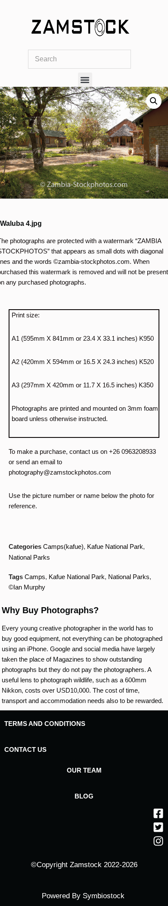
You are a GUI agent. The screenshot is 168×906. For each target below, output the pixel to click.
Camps (35, 576)
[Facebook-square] (158, 813)
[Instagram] (158, 841)
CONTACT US (25, 749)
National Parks (29, 557)
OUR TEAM (84, 770)
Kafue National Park (115, 546)
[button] (85, 80)
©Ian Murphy (27, 587)
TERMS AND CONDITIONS (44, 723)
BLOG (84, 796)
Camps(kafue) (63, 546)
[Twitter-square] (158, 827)
